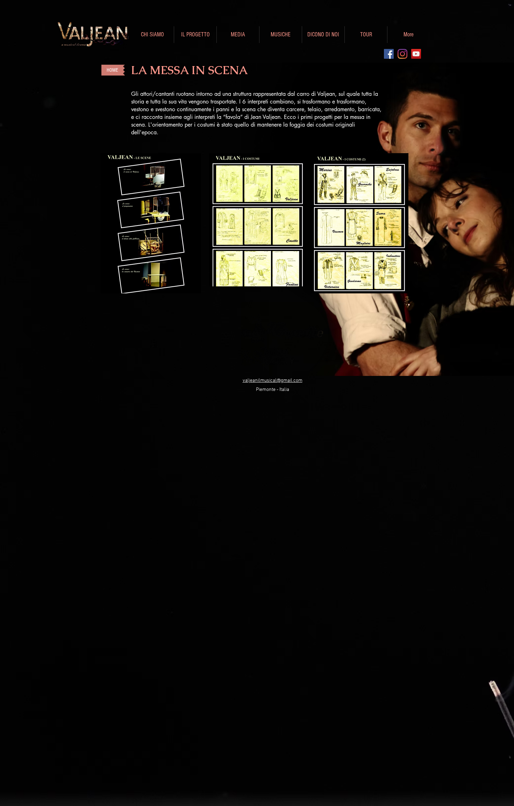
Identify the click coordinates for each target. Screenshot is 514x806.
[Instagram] (402, 54)
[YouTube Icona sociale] (416, 54)
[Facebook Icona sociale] (389, 54)
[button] (152, 34)
